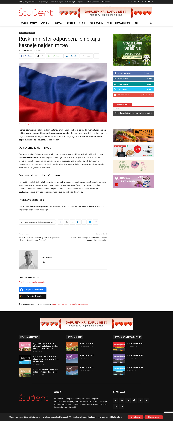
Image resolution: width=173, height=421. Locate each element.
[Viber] (95, 222)
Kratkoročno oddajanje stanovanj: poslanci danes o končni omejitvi (89, 238)
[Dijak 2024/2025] (72, 370)
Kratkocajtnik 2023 (135, 355)
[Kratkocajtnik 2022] (119, 370)
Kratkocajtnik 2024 (135, 343)
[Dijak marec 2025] (72, 358)
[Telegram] (89, 222)
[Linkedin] (78, 222)
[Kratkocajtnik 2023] (119, 358)
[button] (151, 23)
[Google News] (152, 1)
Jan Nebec (27, 50)
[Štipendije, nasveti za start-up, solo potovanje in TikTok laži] (25, 372)
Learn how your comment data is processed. (70, 304)
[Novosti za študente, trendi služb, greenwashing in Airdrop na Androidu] (25, 359)
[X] (145, 1)
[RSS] (135, 1)
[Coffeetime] (133, 174)
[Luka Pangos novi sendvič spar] (133, 158)
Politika (32, 32)
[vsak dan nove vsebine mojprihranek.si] (132, 65)
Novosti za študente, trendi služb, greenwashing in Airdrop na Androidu (46, 358)
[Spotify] (138, 1)
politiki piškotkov (114, 417)
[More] (96, 55)
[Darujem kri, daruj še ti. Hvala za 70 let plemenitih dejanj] (106, 13)
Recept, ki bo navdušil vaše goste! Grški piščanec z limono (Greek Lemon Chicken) (39, 238)
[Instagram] (131, 1)
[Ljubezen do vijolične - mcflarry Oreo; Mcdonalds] (133, 189)
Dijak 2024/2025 (86, 367)
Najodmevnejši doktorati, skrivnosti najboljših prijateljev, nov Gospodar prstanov (45, 345)
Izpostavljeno (24, 32)
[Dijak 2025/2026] (72, 346)
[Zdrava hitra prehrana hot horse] (133, 143)
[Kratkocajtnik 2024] (119, 346)
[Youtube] (149, 1)
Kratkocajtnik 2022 (135, 367)
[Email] (83, 222)
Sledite (149, 79)
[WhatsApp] (72, 222)
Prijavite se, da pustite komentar (32, 282)
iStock (35, 124)
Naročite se (147, 95)
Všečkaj (149, 73)
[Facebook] (128, 1)
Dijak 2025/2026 (86, 343)
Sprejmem (135, 417)
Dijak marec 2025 (87, 355)
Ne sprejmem (153, 417)
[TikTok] (142, 1)
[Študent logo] (39, 12)
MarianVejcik (27, 124)
